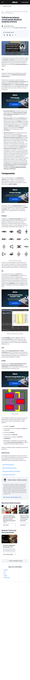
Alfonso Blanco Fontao (9, 26)
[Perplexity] (7, 35)
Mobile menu (2, 2)
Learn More (15, 104)
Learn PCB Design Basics (8, 464)
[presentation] (27, 503)
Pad (5, 573)
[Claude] (10, 35)
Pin (5, 571)
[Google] (13, 35)
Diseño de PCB (7, 6)
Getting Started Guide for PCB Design (11, 471)
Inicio (3, 11)
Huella (5, 575)
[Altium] (15, 2)
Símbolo (6, 569)
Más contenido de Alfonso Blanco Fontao (12, 497)
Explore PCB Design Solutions (9, 468)
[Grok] (15, 35)
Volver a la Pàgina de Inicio (15, 560)
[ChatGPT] (4, 35)
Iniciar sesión (25, 2)
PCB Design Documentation (8, 474)
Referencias (7, 577)
